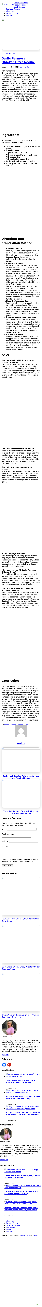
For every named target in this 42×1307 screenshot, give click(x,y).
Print (27, 724)
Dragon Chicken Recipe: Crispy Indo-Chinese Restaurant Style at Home (23, 1113)
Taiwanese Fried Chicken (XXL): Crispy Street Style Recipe (20, 1081)
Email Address (8, 834)
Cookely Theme (25, 1235)
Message (5, 846)
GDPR (8, 1229)
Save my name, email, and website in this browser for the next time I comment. (20, 860)
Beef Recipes (19, 7)
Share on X (6, 724)
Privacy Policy (12, 13)
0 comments (23, 67)
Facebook (14, 724)
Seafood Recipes (13, 9)
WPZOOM (35, 1235)
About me (4, 1160)
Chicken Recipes (21, 3)
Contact (9, 15)
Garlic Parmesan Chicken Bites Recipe (18, 60)
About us (10, 11)
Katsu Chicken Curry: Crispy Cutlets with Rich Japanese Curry (23, 1097)
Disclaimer (10, 1227)
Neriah (21, 743)
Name (4, 829)
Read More (6, 1055)
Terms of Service (13, 1225)
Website (5, 841)
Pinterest (20, 724)
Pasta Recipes (20, 5)
